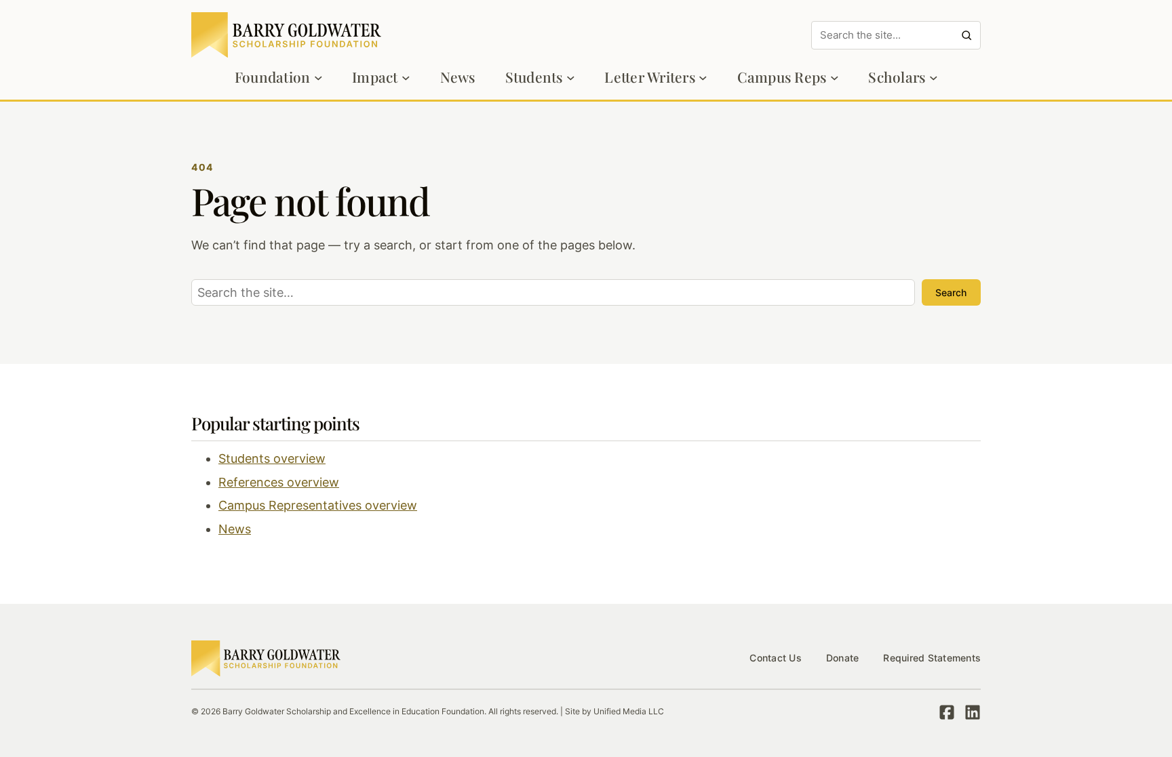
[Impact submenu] (406, 77)
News (234, 529)
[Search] (966, 35)
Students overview (272, 458)
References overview (278, 482)
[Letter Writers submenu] (703, 77)
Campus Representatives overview (317, 505)
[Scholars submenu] (933, 77)
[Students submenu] (570, 77)
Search (950, 292)
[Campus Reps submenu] (834, 77)
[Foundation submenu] (318, 77)
